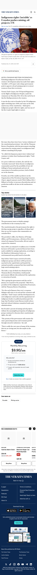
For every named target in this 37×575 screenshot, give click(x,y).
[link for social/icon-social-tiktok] (10, 564)
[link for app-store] (12, 510)
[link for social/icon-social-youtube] (22, 564)
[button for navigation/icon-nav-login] (31, 12)
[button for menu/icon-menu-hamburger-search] (34, 12)
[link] (10, 12)
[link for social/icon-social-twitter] (6, 564)
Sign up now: (4, 26)
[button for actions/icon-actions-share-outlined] (33, 64)
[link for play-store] (25, 510)
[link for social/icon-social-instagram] (14, 564)
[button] (31, 12)
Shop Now (9, 463)
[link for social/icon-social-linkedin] (31, 564)
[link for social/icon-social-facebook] (18, 564)
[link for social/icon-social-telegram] (26, 564)
